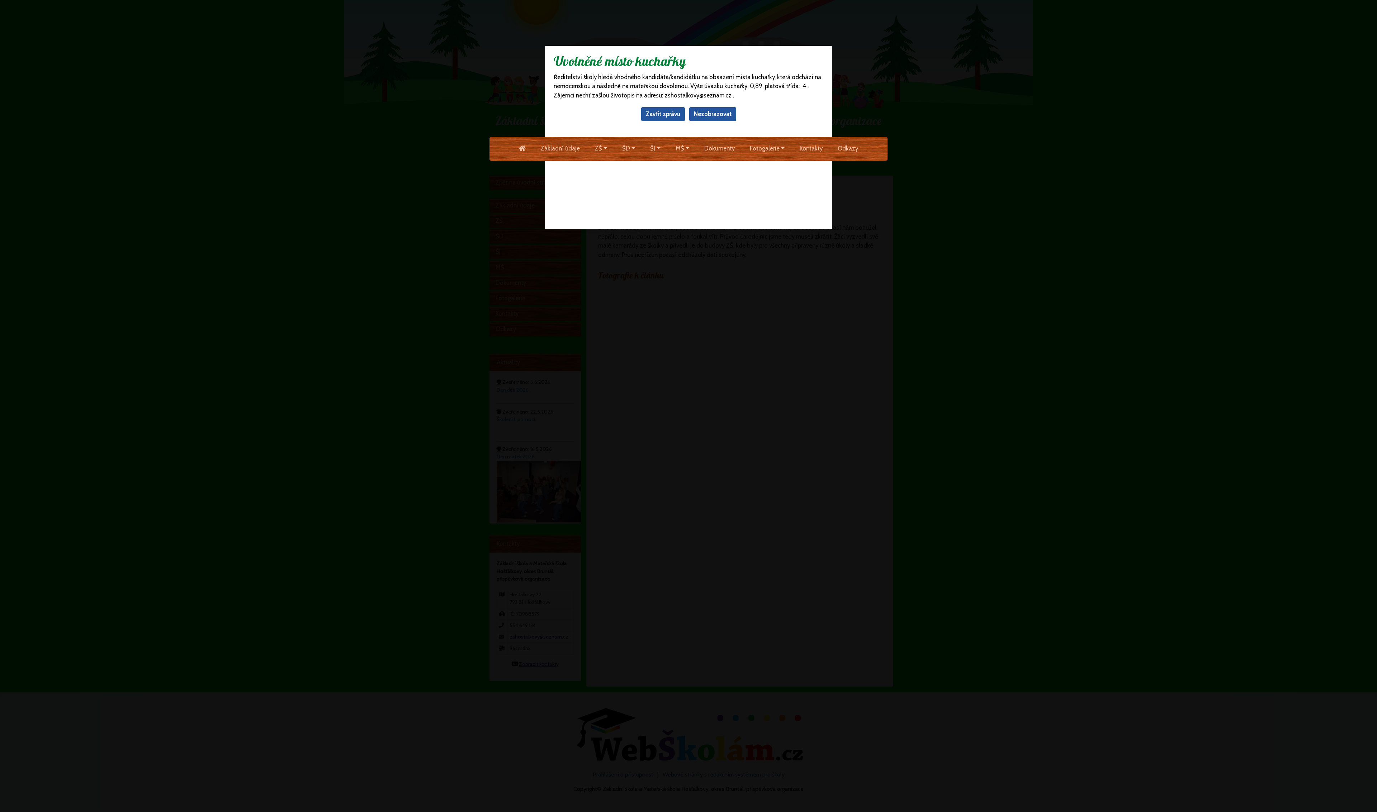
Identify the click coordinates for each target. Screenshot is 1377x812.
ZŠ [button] (598, 148)
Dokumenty (719, 148)
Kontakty (811, 148)
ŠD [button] (626, 148)
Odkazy (848, 148)
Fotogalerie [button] (765, 148)
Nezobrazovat (713, 114)
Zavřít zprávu (663, 114)
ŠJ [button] (652, 148)
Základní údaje (560, 148)
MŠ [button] (680, 148)
